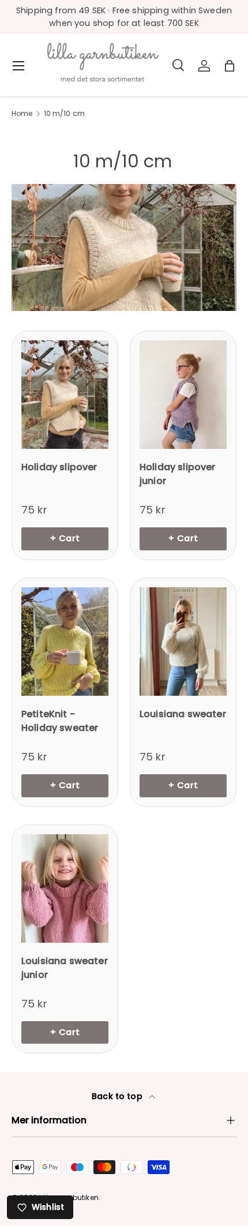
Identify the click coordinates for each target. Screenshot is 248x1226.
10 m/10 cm (64, 113)
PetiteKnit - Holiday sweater (59, 720)
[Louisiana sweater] (183, 641)
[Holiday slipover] (64, 394)
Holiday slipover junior (178, 474)
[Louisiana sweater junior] (64, 888)
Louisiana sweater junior (64, 967)
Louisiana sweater (183, 714)
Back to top (118, 1096)
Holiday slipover (59, 467)
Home (22, 113)
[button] (229, 65)
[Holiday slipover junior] (183, 394)
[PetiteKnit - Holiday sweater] (64, 641)
